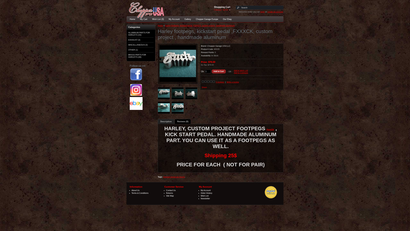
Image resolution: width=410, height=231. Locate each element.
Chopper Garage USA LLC (218, 46)
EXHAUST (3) (134, 40)
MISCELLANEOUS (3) (138, 45)
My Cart (143, 19)
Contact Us (171, 190)
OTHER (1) (133, 50)
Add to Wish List (241, 70)
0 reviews (220, 82)
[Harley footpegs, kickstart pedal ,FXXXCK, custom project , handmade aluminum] (178, 81)
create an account (275, 12)
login (262, 12)
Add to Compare (241, 73)
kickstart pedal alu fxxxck (174, 177)
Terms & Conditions (139, 193)
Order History (206, 193)
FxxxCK (270, 129)
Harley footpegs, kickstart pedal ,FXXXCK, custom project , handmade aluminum (200, 26)
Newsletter (205, 198)
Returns (169, 193)
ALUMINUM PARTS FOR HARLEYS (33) (139, 34)
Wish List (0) (158, 19)
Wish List (205, 196)
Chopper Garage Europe (207, 19)
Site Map (170, 196)
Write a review (233, 82)
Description (166, 121)
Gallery (187, 19)
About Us (135, 190)
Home (132, 19)
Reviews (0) (182, 121)
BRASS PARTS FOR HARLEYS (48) (137, 56)
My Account (174, 19)
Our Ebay (227, 19)
